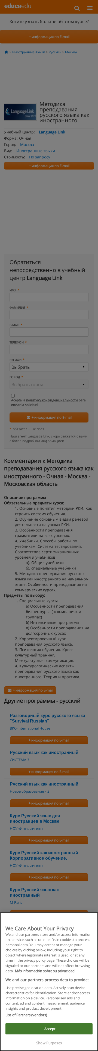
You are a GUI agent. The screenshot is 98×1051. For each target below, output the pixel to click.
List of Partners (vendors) (26, 1014)
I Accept (49, 1028)
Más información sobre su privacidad (45, 970)
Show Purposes (49, 1042)
